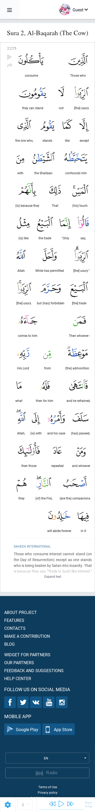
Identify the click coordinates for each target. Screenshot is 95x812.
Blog (9, 644)
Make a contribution (27, 636)
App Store (63, 729)
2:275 (11, 48)
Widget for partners (27, 654)
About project (20, 612)
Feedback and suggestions (34, 670)
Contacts (15, 628)
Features (14, 620)
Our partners (19, 662)
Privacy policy (48, 792)
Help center (17, 678)
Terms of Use (47, 787)
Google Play (27, 729)
